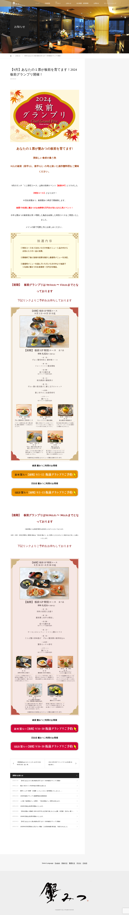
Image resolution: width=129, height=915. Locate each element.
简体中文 (64, 863)
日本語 (85, 863)
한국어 (79, 863)
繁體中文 (72, 863)
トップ (37, 3)
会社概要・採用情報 (82, 3)
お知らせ (68, 3)
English (57, 863)
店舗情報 (47, 3)
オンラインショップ (110, 3)
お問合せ (96, 3)
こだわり (58, 3)
